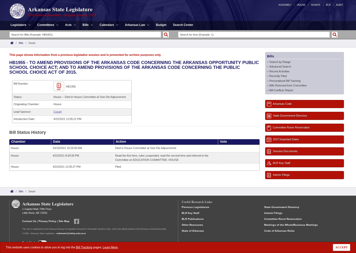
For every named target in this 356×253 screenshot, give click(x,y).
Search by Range (280, 61)
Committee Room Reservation (283, 218)
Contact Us (29, 221)
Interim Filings (273, 213)
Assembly (285, 5)
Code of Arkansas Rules (279, 230)
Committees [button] (45, 24)
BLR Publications (193, 218)
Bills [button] (86, 24)
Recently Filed (278, 76)
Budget (161, 24)
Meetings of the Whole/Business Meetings (291, 224)
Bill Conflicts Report (281, 90)
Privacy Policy (47, 221)
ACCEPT (341, 247)
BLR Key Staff (190, 213)
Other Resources (192, 224)
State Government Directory (281, 207)
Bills (21, 42)
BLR (328, 5)
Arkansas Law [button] (135, 24)
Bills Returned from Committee (288, 85)
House (301, 5)
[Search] (166, 34)
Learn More (110, 247)
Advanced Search (280, 66)
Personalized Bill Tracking (285, 80)
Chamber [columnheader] (18, 141)
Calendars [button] (107, 24)
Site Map (64, 221)
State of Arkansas (193, 230)
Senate (316, 5)
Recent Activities (279, 71)
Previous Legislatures (195, 207)
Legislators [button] (18, 24)
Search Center (183, 24)
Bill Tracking (84, 247)
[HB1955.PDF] (59, 86)
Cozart (57, 111)
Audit (339, 5)
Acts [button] (68, 24)
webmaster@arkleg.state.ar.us (71, 233)
